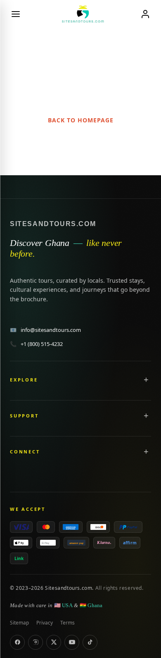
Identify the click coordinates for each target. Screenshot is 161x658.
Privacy (44, 622)
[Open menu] (16, 14)
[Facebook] (17, 642)
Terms (67, 622)
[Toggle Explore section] (146, 379)
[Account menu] (145, 14)
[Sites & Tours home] (80, 14)
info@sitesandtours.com (45, 330)
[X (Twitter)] (53, 642)
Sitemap (19, 622)
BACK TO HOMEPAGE (81, 120)
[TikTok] (90, 642)
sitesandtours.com (53, 223)
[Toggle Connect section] (146, 451)
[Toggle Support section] (146, 415)
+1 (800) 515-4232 (36, 344)
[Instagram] (35, 642)
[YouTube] (71, 642)
